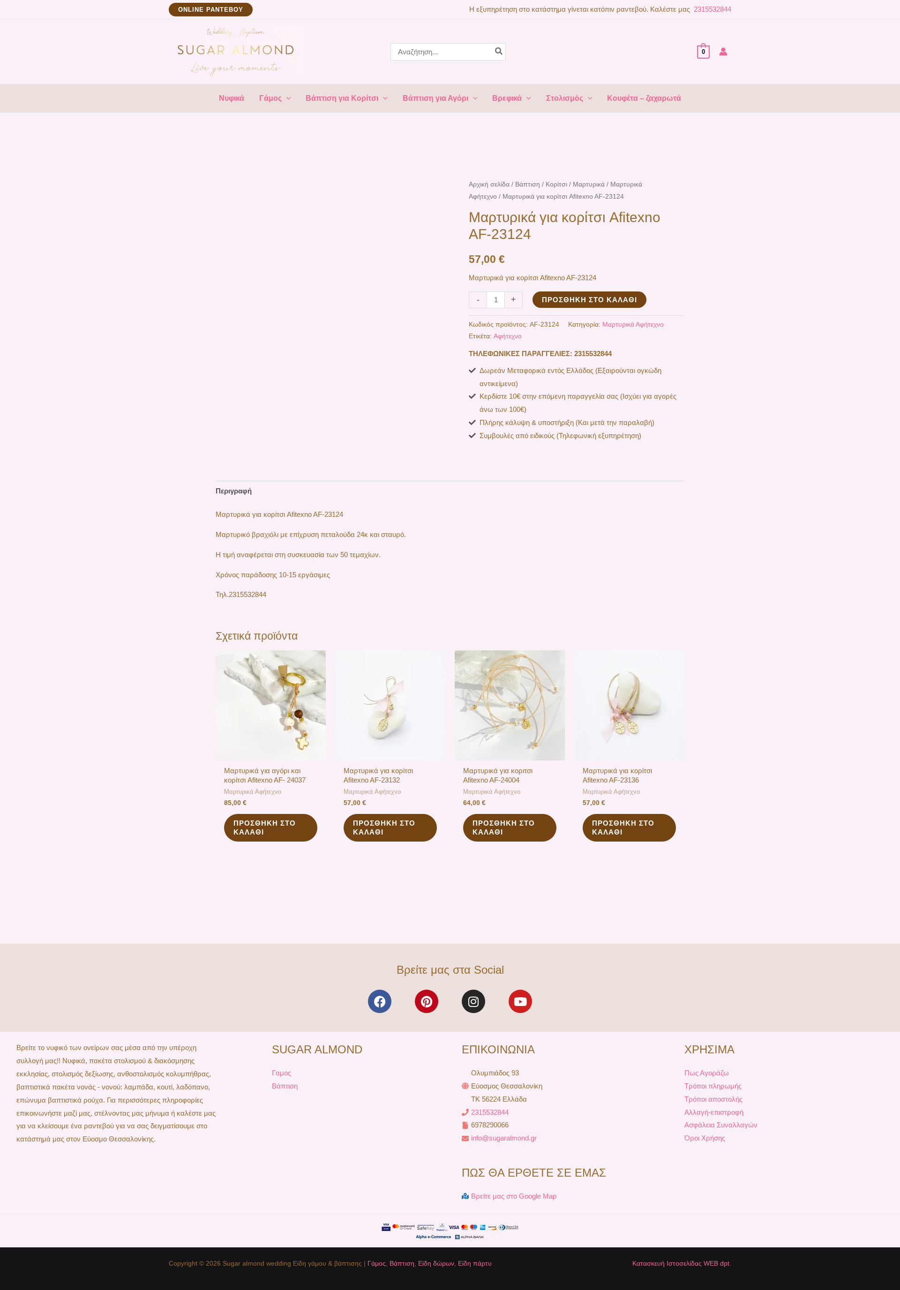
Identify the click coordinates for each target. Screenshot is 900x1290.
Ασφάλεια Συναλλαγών (721, 1125)
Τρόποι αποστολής (713, 1099)
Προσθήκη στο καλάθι (589, 300)
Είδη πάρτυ (475, 1263)
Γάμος (377, 1263)
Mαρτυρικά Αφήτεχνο (633, 324)
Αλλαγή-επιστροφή (713, 1112)
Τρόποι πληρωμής (713, 1086)
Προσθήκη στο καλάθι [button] (264, 827)
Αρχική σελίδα (489, 184)
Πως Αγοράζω (706, 1073)
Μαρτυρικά (589, 184)
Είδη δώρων (436, 1263)
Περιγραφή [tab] (234, 491)
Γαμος (281, 1073)
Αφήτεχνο (508, 336)
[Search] (499, 52)
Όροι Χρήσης (704, 1138)
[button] (211, 9)
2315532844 (711, 9)
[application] (286, 98)
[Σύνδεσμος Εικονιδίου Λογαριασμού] (723, 51)
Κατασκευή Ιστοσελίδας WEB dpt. (681, 1263)
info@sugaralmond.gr (504, 1138)
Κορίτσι (556, 184)
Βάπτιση (527, 184)
